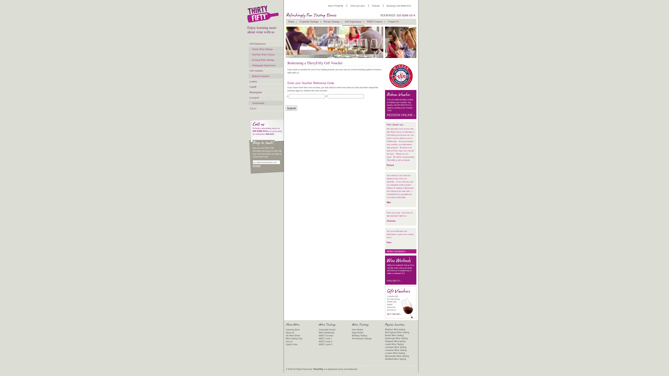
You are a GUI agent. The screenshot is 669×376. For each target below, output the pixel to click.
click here (270, 133)
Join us (289, 341)
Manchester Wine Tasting (397, 355)
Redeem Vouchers (261, 76)
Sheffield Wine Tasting (395, 358)
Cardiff (252, 86)
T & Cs (252, 108)
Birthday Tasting (359, 335)
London (253, 81)
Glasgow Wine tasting (395, 341)
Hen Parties (357, 329)
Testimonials (258, 103)
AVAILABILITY (394, 280)
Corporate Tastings (308, 21)
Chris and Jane (357, 5)
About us (290, 332)
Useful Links (291, 344)
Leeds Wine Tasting (394, 344)
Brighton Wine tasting (395, 329)
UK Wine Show (293, 335)
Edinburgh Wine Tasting (396, 338)
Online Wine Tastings (262, 49)
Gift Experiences (257, 43)
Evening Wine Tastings (263, 59)
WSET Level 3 (325, 344)
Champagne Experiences (264, 65)
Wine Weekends (326, 332)
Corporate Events (327, 329)
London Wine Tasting (395, 352)
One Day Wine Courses (263, 54)
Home (291, 21)
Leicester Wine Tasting (395, 347)
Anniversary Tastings (362, 338)
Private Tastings (332, 21)
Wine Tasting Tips (294, 338)
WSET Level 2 (325, 341)
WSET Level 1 (325, 338)
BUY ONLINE (394, 314)
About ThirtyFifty (335, 5)
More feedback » (397, 251)
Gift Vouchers (256, 70)
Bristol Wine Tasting (394, 335)
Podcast (376, 5)
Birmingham (255, 92)
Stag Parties (357, 332)
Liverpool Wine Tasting (396, 349)
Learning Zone (293, 329)
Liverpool (254, 97)
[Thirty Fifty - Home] (264, 14)
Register (257, 165)
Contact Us (393, 21)
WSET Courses (375, 21)
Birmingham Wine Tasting (397, 332)
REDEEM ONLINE (401, 114)
